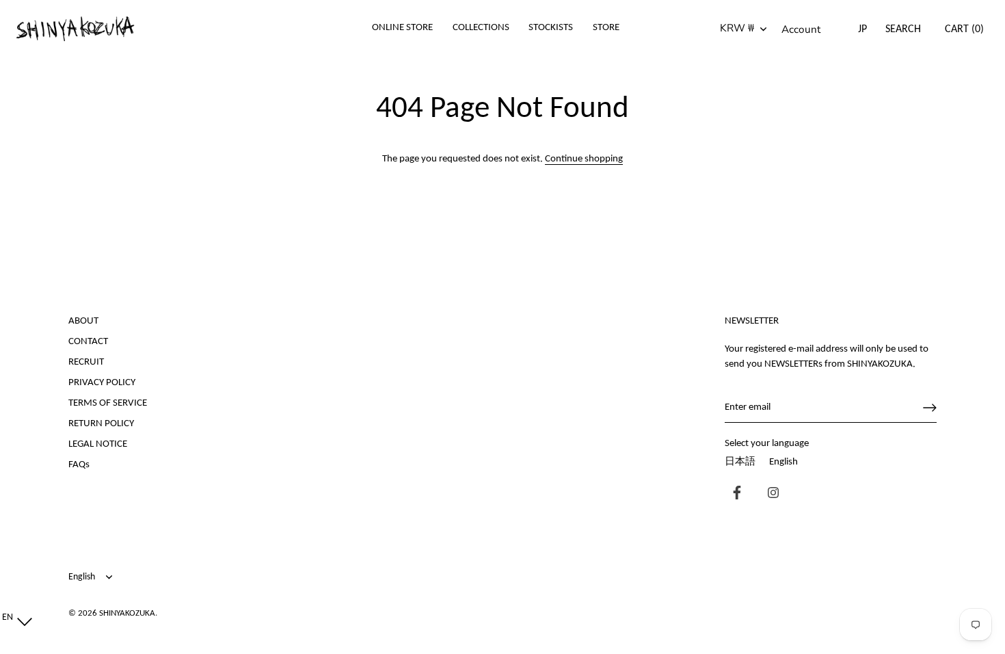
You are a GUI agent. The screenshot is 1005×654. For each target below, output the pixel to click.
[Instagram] (770, 494)
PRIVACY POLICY (101, 383)
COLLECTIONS (481, 28)
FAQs (79, 465)
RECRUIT (86, 362)
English (783, 462)
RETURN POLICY (101, 424)
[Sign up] (930, 408)
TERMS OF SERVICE (107, 403)
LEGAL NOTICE (97, 444)
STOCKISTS (550, 28)
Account (800, 29)
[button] (14, 618)
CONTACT (88, 342)
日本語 (740, 462)
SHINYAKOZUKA (127, 613)
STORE (606, 28)
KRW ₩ (737, 28)
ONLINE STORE (402, 28)
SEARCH (903, 29)
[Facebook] (733, 494)
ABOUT (83, 321)
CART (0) (964, 29)
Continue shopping (584, 159)
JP (862, 29)
